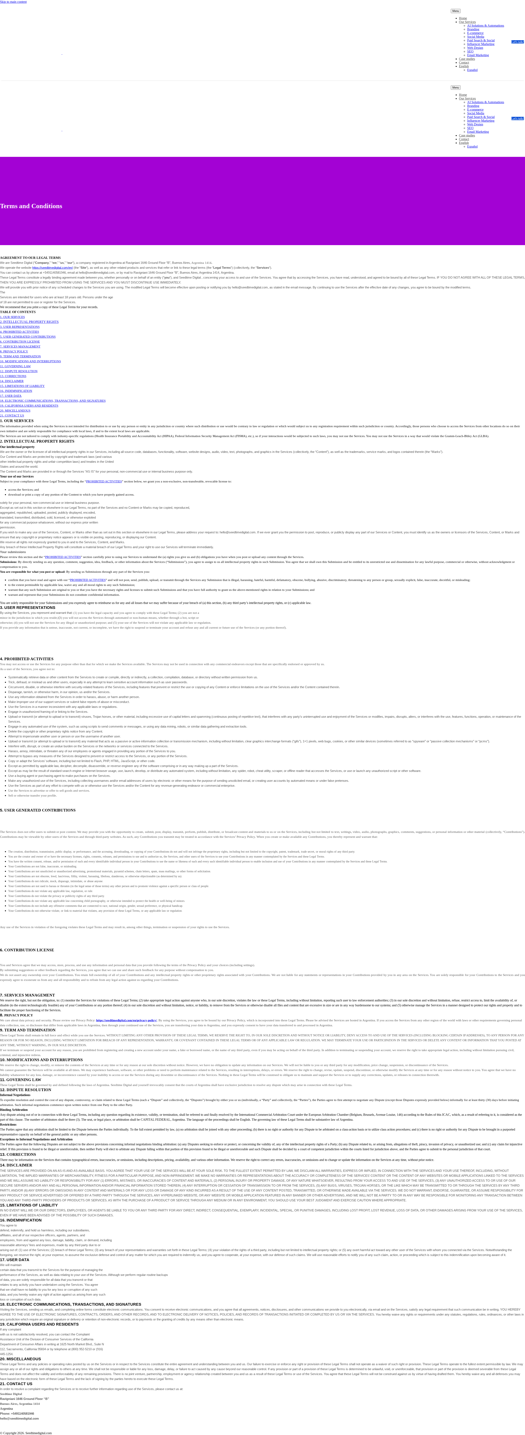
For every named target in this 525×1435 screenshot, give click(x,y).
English (464, 66)
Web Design (475, 47)
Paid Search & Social (481, 40)
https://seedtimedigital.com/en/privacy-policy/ (126, 1020)
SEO (470, 51)
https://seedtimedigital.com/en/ (52, 267)
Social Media (475, 36)
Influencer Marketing (480, 44)
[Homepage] (58, 53)
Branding (473, 29)
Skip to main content (13, 1)
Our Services (467, 22)
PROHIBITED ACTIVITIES (63, 557)
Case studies (467, 59)
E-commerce (475, 33)
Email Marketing (478, 55)
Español (472, 70)
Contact (464, 62)
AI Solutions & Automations (485, 25)
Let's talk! (517, 42)
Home (463, 18)
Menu (455, 11)
